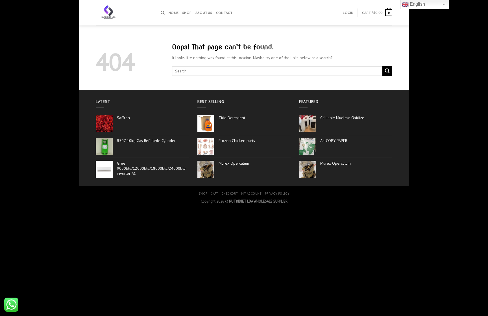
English (417, 4)
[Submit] (387, 71)
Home (173, 12)
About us (203, 12)
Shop (186, 12)
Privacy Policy (277, 193)
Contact (224, 12)
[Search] (163, 13)
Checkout (229, 193)
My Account (251, 193)
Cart (214, 193)
